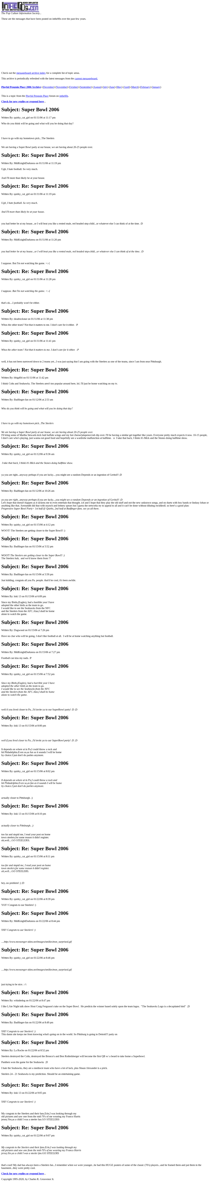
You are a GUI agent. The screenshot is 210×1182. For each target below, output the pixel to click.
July (105, 87)
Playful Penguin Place (37, 96)
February (145, 87)
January (156, 87)
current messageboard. (86, 78)
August (97, 87)
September (85, 87)
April (126, 87)
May (119, 87)
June (112, 87)
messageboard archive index (31, 73)
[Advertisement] (105, 46)
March (135, 87)
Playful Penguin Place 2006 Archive (21, 87)
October (73, 87)
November (61, 87)
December (48, 87)
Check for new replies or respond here (22, 101)
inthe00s (63, 96)
